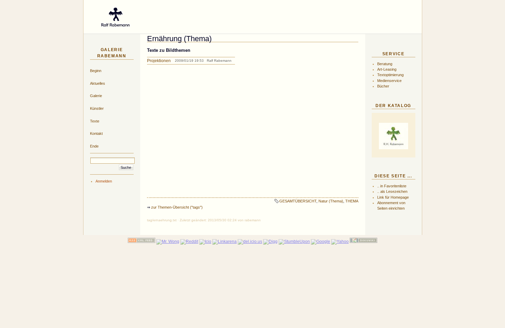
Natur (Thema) (330, 201)
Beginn (95, 71)
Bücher (383, 86)
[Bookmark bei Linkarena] (224, 241)
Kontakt (96, 133)
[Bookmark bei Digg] (270, 241)
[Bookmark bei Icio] (205, 241)
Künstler (97, 108)
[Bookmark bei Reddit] (189, 241)
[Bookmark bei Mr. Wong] (167, 241)
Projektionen (159, 60)
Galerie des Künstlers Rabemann (228, 15)
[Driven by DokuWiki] (363, 241)
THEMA (351, 201)
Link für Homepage (393, 197)
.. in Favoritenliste (391, 186)
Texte (94, 121)
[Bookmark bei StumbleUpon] (294, 241)
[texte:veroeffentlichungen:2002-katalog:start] (393, 136)
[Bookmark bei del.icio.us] (250, 241)
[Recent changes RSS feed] (141, 241)
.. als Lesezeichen (392, 191)
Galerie (96, 96)
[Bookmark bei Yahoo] (340, 241)
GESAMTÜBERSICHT (297, 201)
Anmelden (104, 181)
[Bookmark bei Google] (320, 241)
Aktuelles (97, 83)
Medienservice (389, 81)
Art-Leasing (386, 69)
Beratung (384, 64)
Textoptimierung (390, 75)
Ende (94, 146)
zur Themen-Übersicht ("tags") (177, 207)
